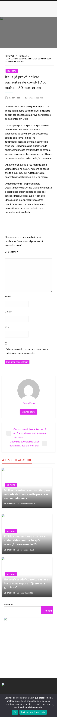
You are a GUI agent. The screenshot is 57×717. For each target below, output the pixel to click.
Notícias (23, 56)
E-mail (8, 311)
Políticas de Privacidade (33, 712)
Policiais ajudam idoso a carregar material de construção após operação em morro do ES (25, 540)
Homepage (9, 56)
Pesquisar (9, 604)
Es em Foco (15, 97)
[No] (53, 705)
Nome (8, 296)
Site (7, 327)
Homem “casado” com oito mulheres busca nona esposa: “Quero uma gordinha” (27, 583)
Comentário (11, 251)
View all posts (28, 411)
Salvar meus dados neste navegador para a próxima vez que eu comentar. (27, 351)
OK (14, 712)
